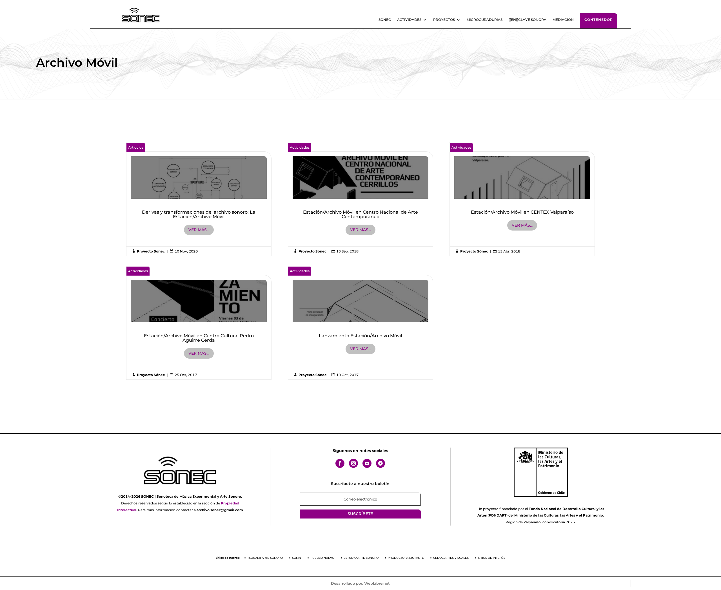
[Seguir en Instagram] (353, 463)
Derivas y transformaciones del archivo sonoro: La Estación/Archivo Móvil (199, 199)
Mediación (563, 20)
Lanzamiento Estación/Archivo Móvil (360, 322)
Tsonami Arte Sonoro (265, 558)
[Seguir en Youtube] (366, 463)
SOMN (296, 558)
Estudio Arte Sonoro (361, 558)
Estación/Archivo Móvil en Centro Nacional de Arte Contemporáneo (360, 199)
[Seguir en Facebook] (339, 463)
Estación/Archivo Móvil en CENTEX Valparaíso (522, 199)
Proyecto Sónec (151, 251)
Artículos (135, 147)
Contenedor (598, 19)
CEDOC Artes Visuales (451, 558)
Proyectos (444, 20)
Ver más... (198, 229)
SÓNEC (385, 20)
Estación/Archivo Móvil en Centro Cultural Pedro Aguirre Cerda (199, 322)
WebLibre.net (377, 583)
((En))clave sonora (527, 20)
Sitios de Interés (491, 558)
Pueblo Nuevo (322, 558)
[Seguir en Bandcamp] (380, 463)
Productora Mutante (406, 558)
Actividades (409, 20)
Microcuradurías (484, 20)
